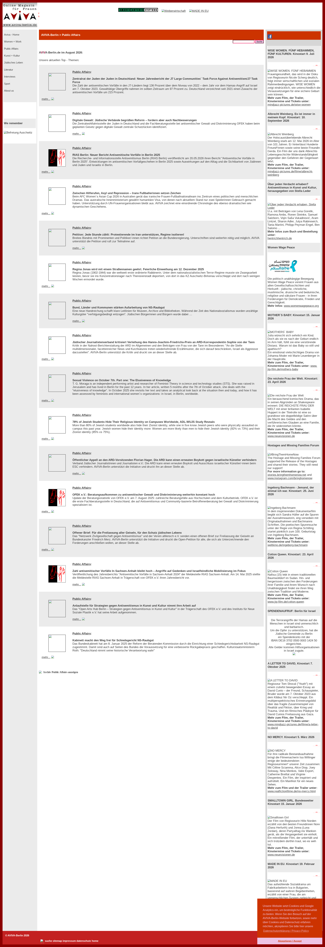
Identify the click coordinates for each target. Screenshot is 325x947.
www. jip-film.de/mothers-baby (292, 367)
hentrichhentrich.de (280, 238)
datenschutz (84, 941)
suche (48, 941)
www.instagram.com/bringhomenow (290, 478)
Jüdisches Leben (13, 62)
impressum (69, 941)
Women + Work (12, 41)
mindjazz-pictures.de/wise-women (289, 104)
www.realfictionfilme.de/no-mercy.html (292, 791)
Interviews (9, 76)
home (95, 941)
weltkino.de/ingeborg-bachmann (288, 545)
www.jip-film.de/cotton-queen (286, 601)
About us (8, 90)
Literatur (8, 69)
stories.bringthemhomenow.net (287, 474)
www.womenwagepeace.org (301, 305)
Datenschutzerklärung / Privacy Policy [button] (286, 930)
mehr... (46, 99)
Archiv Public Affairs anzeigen (60, 672)
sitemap (57, 941)
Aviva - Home (11, 34)
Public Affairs (10, 48)
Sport (6, 83)
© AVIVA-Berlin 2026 (17, 935)
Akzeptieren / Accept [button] (290, 941)
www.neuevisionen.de (281, 436)
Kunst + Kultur (11, 55)
